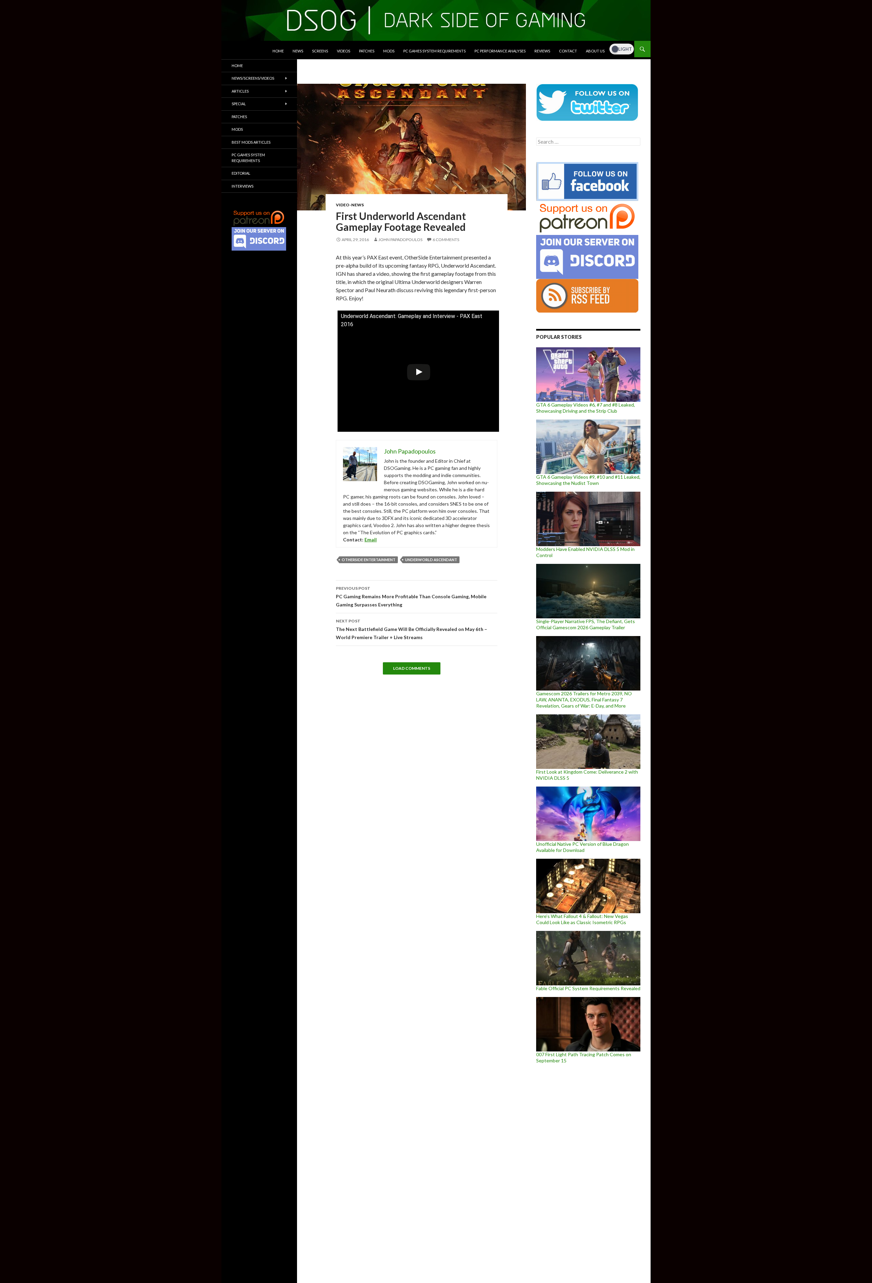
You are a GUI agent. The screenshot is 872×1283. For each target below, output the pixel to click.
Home (278, 51)
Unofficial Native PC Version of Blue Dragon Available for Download (582, 847)
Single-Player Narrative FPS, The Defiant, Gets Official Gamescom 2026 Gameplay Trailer (585, 624)
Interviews (242, 186)
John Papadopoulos (400, 239)
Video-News (350, 204)
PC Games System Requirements (434, 51)
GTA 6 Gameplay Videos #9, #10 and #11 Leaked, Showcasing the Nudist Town (588, 480)
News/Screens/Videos (253, 78)
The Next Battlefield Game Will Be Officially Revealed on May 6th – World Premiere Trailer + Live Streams (411, 629)
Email (370, 539)
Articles (240, 91)
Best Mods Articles (251, 142)
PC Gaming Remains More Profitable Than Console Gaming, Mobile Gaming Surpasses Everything (411, 596)
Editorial (241, 173)
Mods (388, 51)
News (298, 51)
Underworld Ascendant (431, 559)
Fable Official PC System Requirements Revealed (588, 988)
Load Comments (411, 668)
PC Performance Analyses (500, 51)
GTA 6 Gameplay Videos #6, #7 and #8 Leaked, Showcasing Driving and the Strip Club (585, 408)
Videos (343, 51)
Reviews (542, 51)
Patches (366, 51)
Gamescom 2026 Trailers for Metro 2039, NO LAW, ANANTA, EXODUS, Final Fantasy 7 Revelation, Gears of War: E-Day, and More (584, 700)
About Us (595, 51)
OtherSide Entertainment (368, 559)
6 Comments (446, 239)
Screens (320, 51)
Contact (568, 51)
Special (239, 103)
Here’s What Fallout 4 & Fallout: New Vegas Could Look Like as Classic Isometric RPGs (582, 919)
